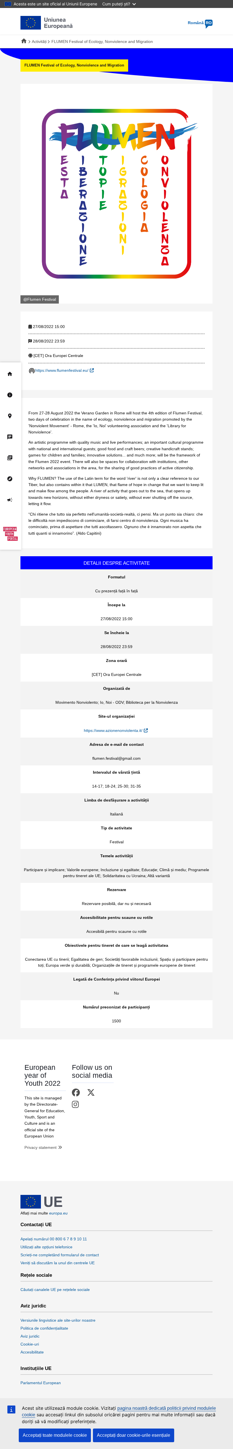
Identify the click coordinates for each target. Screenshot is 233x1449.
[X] (92, 1092)
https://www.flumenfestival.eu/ (61, 370)
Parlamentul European (40, 1383)
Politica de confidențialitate (44, 1328)
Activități (39, 41)
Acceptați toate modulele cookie (55, 1435)
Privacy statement (40, 1147)
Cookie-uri (29, 1344)
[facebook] (77, 1092)
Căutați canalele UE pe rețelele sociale (55, 1289)
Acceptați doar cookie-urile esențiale (133, 1435)
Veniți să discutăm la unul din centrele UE (57, 1263)
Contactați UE (36, 1224)
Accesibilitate (32, 1352)
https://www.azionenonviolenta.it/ (113, 730)
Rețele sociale (36, 1275)
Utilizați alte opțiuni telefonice (46, 1247)
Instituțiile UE (35, 1368)
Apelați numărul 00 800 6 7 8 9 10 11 (53, 1239)
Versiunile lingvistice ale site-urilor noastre (57, 1320)
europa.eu (58, 1213)
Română (200, 22)
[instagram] (76, 1104)
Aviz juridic (33, 1306)
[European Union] (41, 1207)
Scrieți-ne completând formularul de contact (59, 1255)
